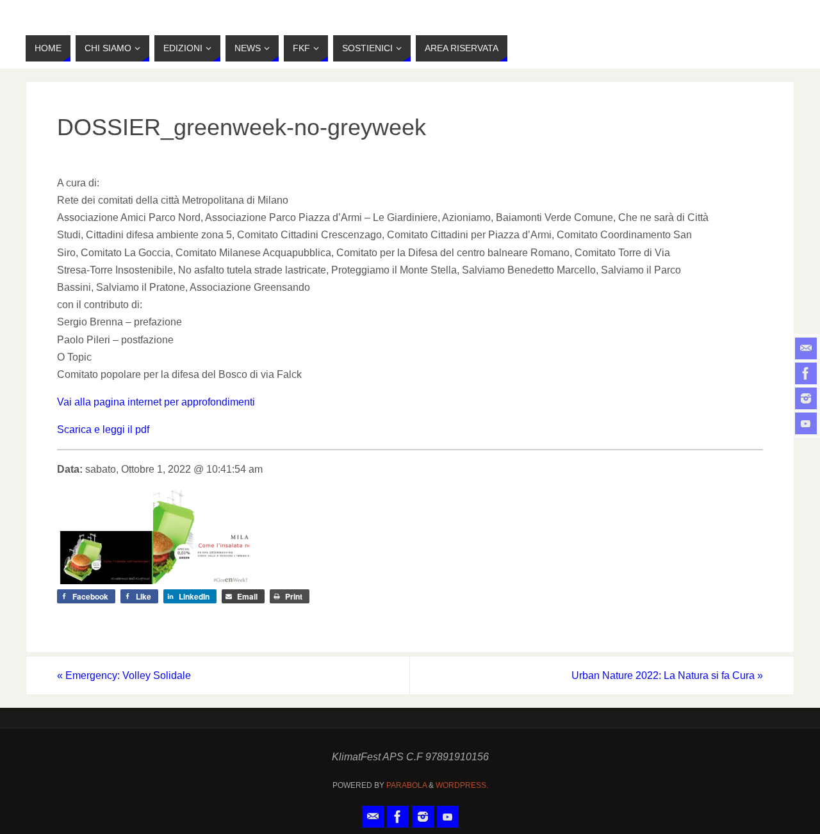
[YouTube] (806, 423)
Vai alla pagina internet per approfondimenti (156, 402)
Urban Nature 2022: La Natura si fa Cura (667, 675)
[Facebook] (806, 373)
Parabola (406, 785)
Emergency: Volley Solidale (124, 675)
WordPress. (462, 785)
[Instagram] (806, 398)
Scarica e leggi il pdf (103, 429)
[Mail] (806, 348)
